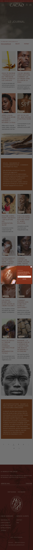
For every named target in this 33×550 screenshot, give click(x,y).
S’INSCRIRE (24, 279)
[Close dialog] (31, 267)
